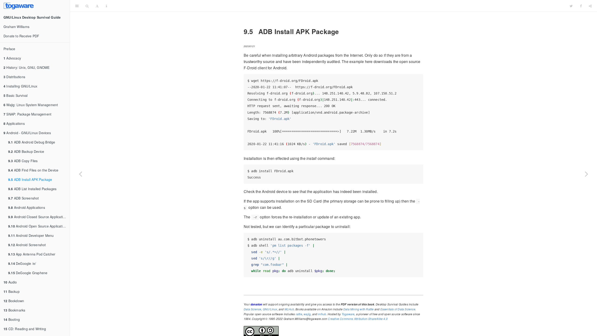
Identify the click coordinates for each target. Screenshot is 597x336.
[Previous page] (80, 174)
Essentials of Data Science (397, 309)
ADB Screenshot (23, 198)
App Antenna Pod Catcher (32, 254)
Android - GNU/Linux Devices (27, 132)
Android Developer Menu (31, 235)
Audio (10, 282)
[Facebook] (580, 6)
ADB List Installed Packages (32, 188)
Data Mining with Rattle (358, 309)
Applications (14, 123)
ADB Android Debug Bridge (31, 142)
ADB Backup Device (26, 151)
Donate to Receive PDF (21, 36)
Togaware (348, 314)
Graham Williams (16, 26)
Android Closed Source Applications (38, 216)
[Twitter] (571, 6)
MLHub (289, 309)
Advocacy (12, 58)
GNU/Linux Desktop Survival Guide (338, 5)
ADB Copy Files (23, 160)
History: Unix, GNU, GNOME (26, 67)
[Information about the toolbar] (106, 6)
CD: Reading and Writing (24, 328)
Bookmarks (14, 310)
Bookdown (13, 300)
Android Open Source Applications (38, 226)
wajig (307, 314)
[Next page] (586, 174)
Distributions (14, 76)
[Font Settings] (97, 6)
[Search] (87, 6)
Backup (11, 291)
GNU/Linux (270, 309)
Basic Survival (15, 95)
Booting (11, 319)
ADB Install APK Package (30, 179)
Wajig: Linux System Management (30, 104)
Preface (9, 48)
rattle (299, 314)
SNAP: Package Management (27, 114)
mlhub (322, 314)
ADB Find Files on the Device (33, 170)
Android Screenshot (27, 244)
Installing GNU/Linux (20, 86)
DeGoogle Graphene (27, 272)
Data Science (252, 309)
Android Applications (26, 207)
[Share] (590, 6)
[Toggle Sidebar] (77, 6)
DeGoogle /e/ (22, 263)
